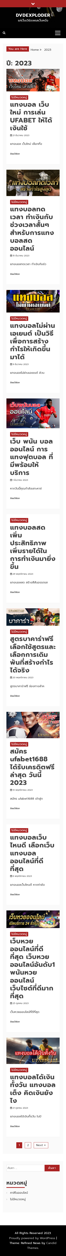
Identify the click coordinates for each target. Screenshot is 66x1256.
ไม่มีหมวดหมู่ (19, 97)
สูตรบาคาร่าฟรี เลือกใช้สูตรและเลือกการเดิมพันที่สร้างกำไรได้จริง (33, 654)
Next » (41, 1145)
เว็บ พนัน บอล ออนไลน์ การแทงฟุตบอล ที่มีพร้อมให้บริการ (31, 457)
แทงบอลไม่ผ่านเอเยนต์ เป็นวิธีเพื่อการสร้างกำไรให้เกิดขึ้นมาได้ (32, 341)
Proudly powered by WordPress (32, 1238)
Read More (14, 153)
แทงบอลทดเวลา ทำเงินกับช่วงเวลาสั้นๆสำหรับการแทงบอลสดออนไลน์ (32, 228)
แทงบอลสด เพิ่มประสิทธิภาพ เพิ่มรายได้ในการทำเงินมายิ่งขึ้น (33, 547)
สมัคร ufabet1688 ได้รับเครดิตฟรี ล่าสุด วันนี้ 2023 (32, 767)
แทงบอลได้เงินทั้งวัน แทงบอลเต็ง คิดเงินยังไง (33, 1089)
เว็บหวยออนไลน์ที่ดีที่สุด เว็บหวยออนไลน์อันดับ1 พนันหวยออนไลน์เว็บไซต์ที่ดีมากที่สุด (32, 968)
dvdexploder (33, 15)
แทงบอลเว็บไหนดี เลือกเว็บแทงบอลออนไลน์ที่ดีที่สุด (32, 853)
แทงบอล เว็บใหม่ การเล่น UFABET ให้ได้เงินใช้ (31, 116)
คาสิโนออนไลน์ (19, 1193)
